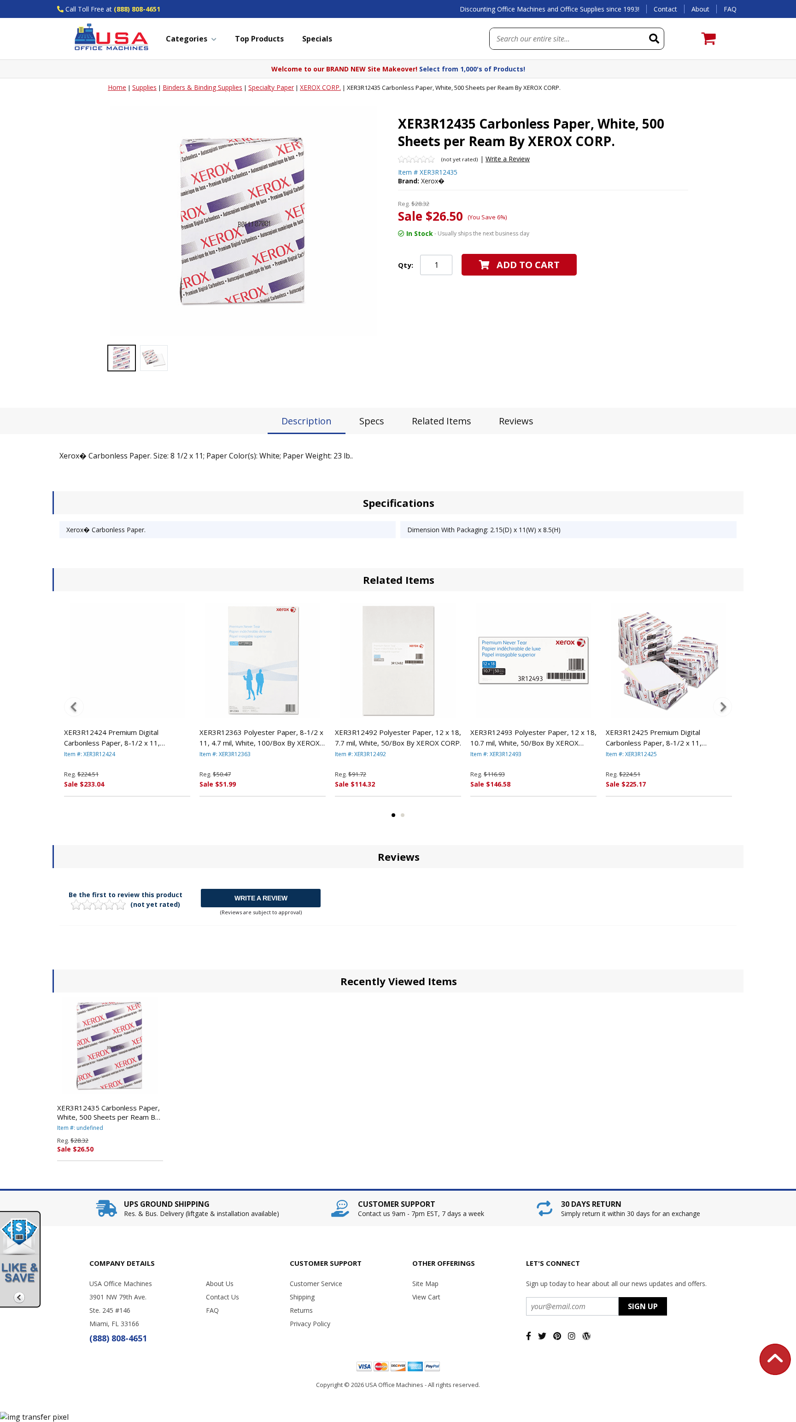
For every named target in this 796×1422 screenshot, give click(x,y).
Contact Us (222, 1297)
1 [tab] (393, 815)
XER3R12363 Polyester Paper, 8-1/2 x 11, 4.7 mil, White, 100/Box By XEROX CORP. (261, 738)
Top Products (259, 39)
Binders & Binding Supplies (202, 87)
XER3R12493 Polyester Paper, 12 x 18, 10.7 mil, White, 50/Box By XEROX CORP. (533, 738)
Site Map (425, 1283)
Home (117, 87)
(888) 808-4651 (137, 9)
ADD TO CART (528, 265)
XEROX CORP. (320, 87)
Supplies (144, 87)
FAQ (730, 9)
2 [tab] (402, 815)
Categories (186, 39)
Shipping (302, 1297)
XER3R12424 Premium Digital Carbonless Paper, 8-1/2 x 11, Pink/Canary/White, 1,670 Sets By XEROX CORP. (117, 738)
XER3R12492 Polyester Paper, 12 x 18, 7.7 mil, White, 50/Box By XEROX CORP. (398, 737)
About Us (220, 1283)
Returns (301, 1310)
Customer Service (316, 1283)
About (700, 9)
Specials (317, 39)
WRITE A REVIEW (260, 898)
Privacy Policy (310, 1323)
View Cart (426, 1297)
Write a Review (508, 158)
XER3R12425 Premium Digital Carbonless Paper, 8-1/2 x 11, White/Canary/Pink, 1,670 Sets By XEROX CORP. (659, 738)
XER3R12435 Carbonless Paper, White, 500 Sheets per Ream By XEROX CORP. (108, 1112)
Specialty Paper (271, 87)
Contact (665, 9)
